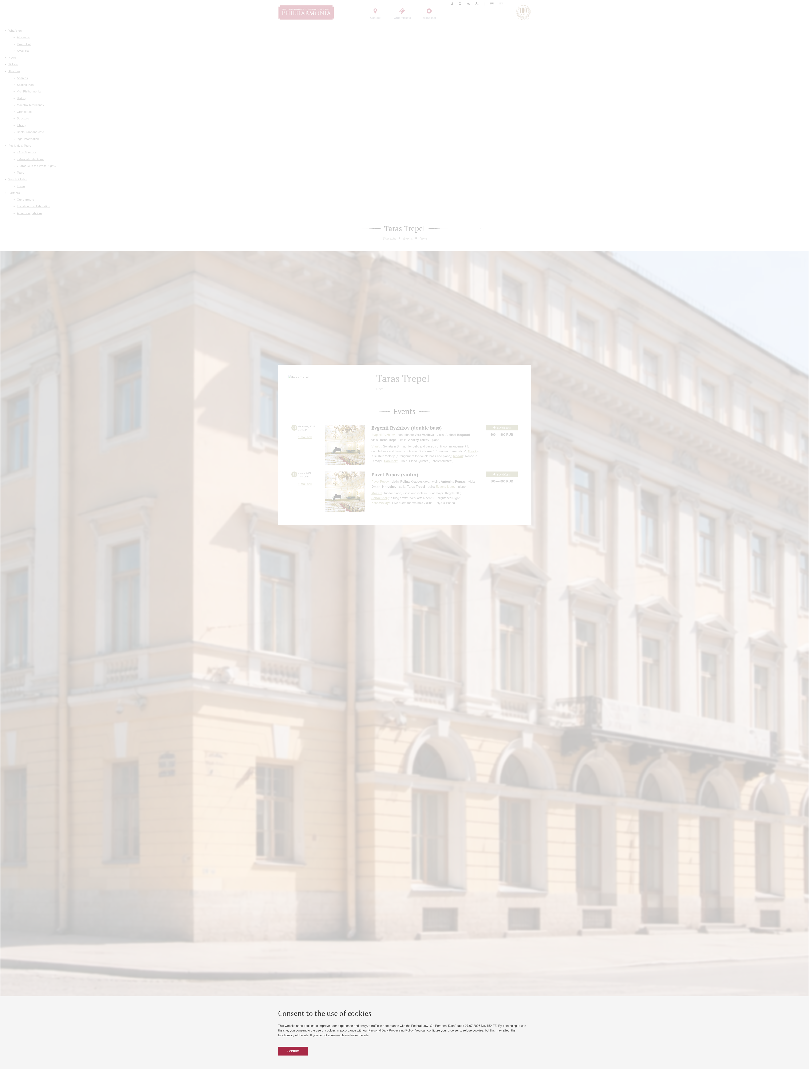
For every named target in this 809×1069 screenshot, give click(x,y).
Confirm (293, 1051)
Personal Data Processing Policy (391, 1030)
